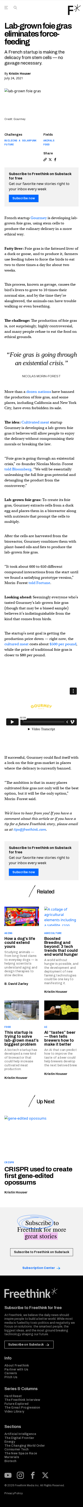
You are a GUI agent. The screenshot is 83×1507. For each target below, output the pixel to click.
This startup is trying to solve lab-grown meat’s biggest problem (21, 1038)
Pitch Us (10, 1377)
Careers (10, 1373)
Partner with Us (16, 1369)
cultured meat (16, 644)
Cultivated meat (35, 422)
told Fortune (39, 583)
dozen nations (38, 391)
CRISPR (9, 1162)
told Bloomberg (17, 469)
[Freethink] (74, 9)
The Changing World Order (24, 1445)
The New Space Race (20, 1453)
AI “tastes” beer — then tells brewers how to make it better (59, 1038)
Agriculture (53, 933)
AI (46, 1026)
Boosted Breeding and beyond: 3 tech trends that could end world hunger (61, 946)
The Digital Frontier (19, 1438)
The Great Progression (22, 1407)
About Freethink (16, 1365)
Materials (11, 1457)
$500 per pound (63, 644)
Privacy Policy (13, 1493)
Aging (8, 933)
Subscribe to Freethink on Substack (41, 1252)
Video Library (14, 1411)
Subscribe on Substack (26, 1344)
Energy (9, 1441)
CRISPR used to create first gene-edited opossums (38, 1176)
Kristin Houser (20, 73)
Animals (49, 140)
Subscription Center (38, 1268)
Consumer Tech (16, 1449)
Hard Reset (13, 1396)
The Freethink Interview (22, 1400)
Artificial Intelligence (20, 1434)
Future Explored (16, 1403)
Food (46, 144)
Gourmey (39, 218)
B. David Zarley (16, 984)
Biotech (10, 1461)
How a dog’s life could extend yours (19, 943)
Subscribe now (23, 198)
